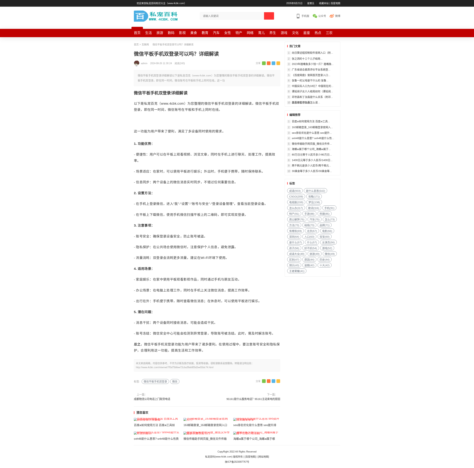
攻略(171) (314, 196)
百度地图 (335, 3)
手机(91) (329, 208)
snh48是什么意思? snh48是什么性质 (156, 438)
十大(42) (325, 265)
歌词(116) (313, 208)
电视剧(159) (296, 202)
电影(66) (327, 230)
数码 (171, 33)
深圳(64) (294, 236)
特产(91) (294, 213)
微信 (174, 381)
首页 (137, 33)
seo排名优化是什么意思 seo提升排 (254, 425)
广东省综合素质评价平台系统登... (311, 69)
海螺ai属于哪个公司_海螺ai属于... (311, 149)
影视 (182, 33)
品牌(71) (325, 225)
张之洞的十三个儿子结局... (307, 58)
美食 (193, 33)
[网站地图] (263, 456)
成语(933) (295, 190)
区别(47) (294, 259)
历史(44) (325, 259)
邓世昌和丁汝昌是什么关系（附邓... (312, 96)
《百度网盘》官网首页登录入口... (311, 75)
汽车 (216, 33)
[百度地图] (250, 456)
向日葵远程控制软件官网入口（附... (312, 52)
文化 (295, 33)
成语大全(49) (296, 253)
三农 (329, 33)
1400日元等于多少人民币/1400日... (312, 160)
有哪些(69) (295, 230)
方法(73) (294, 225)
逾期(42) (309, 265)
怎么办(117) (296, 208)
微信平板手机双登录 (155, 381)
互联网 (145, 44)
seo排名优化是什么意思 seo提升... (312, 132)
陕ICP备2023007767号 (237, 461)
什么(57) (312, 242)
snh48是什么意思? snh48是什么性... (313, 138)
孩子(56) (294, 248)
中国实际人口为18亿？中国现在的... (312, 86)
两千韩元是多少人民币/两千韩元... (311, 165)
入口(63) (309, 236)
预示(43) (294, 265)
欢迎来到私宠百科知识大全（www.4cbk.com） (161, 3)
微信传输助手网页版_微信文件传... (312, 143)
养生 (272, 33)
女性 (227, 33)
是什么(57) (295, 242)
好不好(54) (310, 248)
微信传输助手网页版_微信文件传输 (205, 438)
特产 (239, 33)
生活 (148, 33)
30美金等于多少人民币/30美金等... (312, 171)
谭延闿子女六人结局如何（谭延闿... (312, 91)
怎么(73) (330, 219)
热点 (318, 33)
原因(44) (309, 259)
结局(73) (309, 225)
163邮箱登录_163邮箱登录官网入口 (205, 425)
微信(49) (330, 253)
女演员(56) (328, 242)
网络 (250, 33)
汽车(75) (315, 219)
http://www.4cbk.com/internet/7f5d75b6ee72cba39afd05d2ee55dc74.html (174, 367)
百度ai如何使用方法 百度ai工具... (311, 121)
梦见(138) (314, 202)
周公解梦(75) (296, 219)
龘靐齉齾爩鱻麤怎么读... (306, 102)
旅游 (159, 33)
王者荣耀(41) (296, 271)
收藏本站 (324, 3)
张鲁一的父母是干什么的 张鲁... (310, 80)
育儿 (261, 33)
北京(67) (312, 230)
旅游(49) (315, 253)
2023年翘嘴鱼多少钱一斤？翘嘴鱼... (313, 63)
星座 (306, 33)
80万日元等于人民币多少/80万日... (312, 154)
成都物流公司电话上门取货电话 (152, 399)
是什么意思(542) (315, 190)
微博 (337, 15)
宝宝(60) (325, 236)
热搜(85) (325, 213)
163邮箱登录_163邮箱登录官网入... (312, 127)
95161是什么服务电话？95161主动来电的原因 (253, 399)
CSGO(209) (296, 196)
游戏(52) (327, 248)
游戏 (284, 33)
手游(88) (309, 213)
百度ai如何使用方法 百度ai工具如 (154, 425)
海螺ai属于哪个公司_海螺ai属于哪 (254, 438)
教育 (205, 33)
